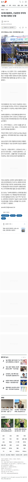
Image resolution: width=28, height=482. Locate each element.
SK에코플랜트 (5, 215)
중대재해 (13, 215)
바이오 (24, 442)
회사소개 (3, 455)
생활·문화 (3, 445)
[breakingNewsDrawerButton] (23, 2)
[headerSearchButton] (20, 2)
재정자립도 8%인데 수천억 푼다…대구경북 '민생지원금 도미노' (13, 389)
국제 (24, 436)
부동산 (2, 9)
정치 (3, 436)
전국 (3, 439)
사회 (10, 436)
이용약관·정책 (19, 455)
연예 (2, 398)
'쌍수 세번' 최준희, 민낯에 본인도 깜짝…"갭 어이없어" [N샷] (13, 368)
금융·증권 (24, 439)
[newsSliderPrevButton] (21, 357)
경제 (17, 436)
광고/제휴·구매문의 (10, 455)
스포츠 (3, 417)
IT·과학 (17, 442)
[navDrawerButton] (26, 2)
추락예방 (19, 215)
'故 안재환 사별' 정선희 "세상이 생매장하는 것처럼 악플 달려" (13, 362)
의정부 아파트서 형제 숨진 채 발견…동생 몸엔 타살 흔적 (12, 382)
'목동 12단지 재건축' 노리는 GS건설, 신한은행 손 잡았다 (11, 229)
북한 (17, 439)
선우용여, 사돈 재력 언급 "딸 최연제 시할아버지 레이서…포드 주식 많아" (13, 375)
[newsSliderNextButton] (25, 357)
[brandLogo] (4, 1)
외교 (10, 439)
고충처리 (25, 455)
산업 (3, 442)
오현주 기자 (6, 21)
